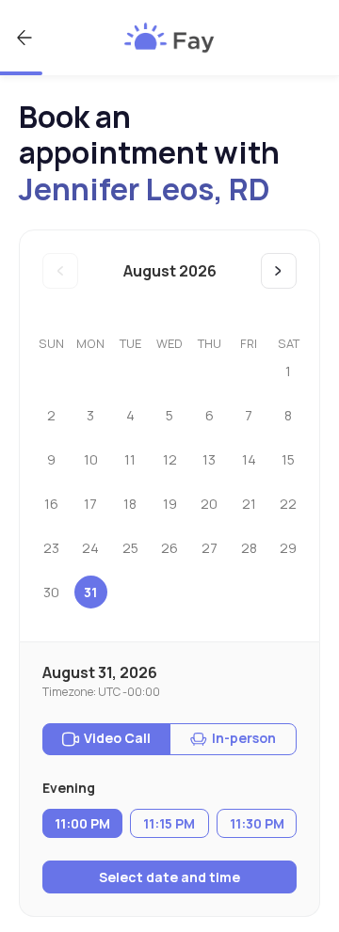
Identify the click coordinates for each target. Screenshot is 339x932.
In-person (244, 738)
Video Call (117, 738)
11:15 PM (169, 823)
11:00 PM (82, 823)
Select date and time (169, 877)
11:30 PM (257, 823)
